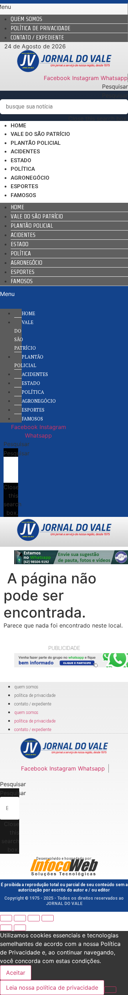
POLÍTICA (23, 169)
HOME (18, 125)
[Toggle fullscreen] (34, 918)
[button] (64, 86)
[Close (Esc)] (6, 918)
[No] (110, 989)
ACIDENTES (25, 151)
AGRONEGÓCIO (30, 178)
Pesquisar (115, 95)
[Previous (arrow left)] (6, 928)
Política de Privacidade (40, 28)
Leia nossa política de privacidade (52, 987)
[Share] (20, 918)
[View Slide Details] (71, 562)
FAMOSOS (23, 195)
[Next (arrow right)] (20, 928)
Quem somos (26, 19)
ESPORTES (24, 186)
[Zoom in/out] (48, 918)
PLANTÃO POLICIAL (36, 143)
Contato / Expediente (37, 38)
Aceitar (15, 972)
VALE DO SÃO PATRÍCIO (40, 134)
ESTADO (21, 160)
